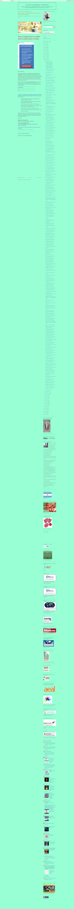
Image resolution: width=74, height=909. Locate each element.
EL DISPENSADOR (48, 751)
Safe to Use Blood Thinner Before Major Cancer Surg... (50, 78)
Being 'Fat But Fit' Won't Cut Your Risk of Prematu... (50, 345)
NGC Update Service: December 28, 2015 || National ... (50, 160)
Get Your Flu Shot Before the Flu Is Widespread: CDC (50, 231)
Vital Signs (47, 217)
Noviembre (46, 824)
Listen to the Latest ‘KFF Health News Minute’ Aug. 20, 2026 (50, 748)
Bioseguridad (47, 757)
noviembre (47, 389)
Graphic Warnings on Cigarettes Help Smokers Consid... (50, 234)
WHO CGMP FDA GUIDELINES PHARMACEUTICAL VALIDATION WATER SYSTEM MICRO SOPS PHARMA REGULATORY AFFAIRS (50, 807)
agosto (46, 394)
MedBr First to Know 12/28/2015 (50, 190)
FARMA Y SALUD (48, 861)
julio (46, 395)
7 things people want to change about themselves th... (50, 155)
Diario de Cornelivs (48, 785)
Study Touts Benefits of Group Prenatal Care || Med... (50, 350)
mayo (46, 398)
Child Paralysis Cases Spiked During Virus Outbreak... (49, 259)
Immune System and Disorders (50, 324)
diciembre (47, 60)
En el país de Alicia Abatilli (49, 823)
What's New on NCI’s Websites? (50, 362)
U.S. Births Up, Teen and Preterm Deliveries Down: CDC (50, 229)
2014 (45, 406)
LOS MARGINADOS (48, 741)
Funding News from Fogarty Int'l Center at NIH (50, 377)
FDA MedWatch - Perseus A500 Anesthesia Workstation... (50, 319)
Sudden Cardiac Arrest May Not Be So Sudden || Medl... (50, 358)
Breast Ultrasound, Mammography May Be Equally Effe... (50, 128)
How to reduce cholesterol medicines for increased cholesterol (52, 871)
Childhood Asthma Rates (49, 135)
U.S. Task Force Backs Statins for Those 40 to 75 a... (50, 356)
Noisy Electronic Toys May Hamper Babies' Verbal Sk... (50, 239)
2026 (45, 43)
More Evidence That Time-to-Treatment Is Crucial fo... (50, 342)
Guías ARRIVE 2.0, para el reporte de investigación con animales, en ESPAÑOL (52, 760)
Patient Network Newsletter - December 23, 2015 (49, 380)
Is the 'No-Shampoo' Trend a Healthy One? (49, 75)
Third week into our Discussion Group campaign (50, 195)
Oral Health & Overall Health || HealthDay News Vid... (50, 335)
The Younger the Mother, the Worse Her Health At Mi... (49, 188)
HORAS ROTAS (47, 777)
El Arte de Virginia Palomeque (50, 826)
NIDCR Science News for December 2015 (49, 98)
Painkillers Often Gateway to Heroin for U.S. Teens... (49, 86)
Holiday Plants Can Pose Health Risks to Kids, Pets (50, 185)
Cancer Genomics (48, 138)
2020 (45, 52)
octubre (46, 391)
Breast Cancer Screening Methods (50, 87)
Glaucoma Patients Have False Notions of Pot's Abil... (50, 284)
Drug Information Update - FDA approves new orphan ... (50, 387)
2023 (45, 47)
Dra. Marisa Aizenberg (48, 793)
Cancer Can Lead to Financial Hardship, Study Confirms (50, 146)
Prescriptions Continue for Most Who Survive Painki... (50, 133)
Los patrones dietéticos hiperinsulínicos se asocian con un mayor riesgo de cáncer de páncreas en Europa (50, 766)
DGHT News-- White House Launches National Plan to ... (50, 370)
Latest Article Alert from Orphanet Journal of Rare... (50, 95)
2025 (45, 44)
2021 (45, 50)
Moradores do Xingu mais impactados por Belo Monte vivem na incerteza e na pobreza (50, 858)
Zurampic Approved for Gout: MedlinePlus (49, 252)
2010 (45, 412)
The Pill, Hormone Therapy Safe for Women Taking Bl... (50, 289)
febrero (46, 403)
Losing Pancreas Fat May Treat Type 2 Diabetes (50, 172)
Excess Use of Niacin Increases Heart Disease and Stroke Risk (52, 811)
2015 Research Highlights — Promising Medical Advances (50, 213)
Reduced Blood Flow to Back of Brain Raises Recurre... (50, 337)
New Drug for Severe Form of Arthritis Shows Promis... (49, 244)
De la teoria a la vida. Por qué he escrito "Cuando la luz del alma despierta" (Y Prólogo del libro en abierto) (52, 788)
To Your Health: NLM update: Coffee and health (50, 109)
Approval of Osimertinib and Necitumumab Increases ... (49, 149)
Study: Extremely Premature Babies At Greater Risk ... (49, 118)
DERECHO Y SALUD (48, 769)
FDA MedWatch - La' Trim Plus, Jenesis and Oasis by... (50, 316)
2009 (45, 414)
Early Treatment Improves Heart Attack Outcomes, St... (50, 123)
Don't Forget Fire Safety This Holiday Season (49, 183)
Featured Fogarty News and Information (49, 374)
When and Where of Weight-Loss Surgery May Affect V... (50, 131)
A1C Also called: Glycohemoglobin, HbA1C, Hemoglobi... (50, 220)
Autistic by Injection (48, 840)
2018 (45, 54)
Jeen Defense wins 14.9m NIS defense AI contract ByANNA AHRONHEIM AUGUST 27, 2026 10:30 (50, 743)
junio (46, 397)
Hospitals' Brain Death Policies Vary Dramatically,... (50, 120)
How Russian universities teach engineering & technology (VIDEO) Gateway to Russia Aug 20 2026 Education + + (50, 754)
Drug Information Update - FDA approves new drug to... (50, 385)
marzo (46, 401)
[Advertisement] (26, 169)
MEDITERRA (47, 876)
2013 (45, 408)
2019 (45, 53)
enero (46, 404)
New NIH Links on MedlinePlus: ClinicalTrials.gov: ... (50, 203)
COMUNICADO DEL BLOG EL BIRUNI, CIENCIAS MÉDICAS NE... (50, 103)
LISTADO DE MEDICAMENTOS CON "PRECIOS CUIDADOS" (50, 863)
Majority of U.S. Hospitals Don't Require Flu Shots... (50, 327)
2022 (45, 49)
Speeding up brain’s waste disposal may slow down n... (50, 208)
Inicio (30, 177)
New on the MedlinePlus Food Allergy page (50, 281)
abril (46, 400)
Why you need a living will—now (50, 196)
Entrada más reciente (21, 177)
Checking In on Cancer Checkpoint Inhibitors (49, 142)
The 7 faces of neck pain (49, 254)
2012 (45, 409)
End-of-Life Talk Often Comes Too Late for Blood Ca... (50, 340)
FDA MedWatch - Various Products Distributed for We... (50, 368)
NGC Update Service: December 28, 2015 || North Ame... (50, 158)
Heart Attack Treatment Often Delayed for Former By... (49, 125)
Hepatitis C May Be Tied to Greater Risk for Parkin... (49, 242)
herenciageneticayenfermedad (49, 764)
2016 (45, 57)
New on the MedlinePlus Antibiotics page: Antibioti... (50, 278)
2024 (45, 46)
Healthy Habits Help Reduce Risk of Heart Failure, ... (50, 264)
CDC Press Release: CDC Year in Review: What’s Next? (50, 192)
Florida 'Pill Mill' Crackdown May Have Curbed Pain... (50, 348)
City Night (50, 827)
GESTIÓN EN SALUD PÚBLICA (50, 747)
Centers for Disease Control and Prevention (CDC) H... (50, 70)
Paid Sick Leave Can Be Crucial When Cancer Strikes (50, 237)
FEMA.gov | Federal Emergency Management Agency (50, 250)
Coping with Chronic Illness (49, 111)
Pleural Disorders (48, 113)
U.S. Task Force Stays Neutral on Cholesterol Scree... (50, 353)
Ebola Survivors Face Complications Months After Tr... (50, 270)
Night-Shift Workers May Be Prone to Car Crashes (49, 262)
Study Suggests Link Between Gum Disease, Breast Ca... (50, 332)
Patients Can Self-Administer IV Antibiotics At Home (50, 180)
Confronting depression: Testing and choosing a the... (50, 294)
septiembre (47, 392)
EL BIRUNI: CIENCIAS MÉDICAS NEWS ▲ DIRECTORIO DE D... (49, 63)
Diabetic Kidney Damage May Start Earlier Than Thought (50, 81)
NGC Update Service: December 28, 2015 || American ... (50, 163)
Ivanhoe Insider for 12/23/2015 (50, 372)
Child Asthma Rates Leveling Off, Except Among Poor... (50, 115)
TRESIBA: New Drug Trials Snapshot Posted (49, 93)
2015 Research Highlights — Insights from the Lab (49, 210)
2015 (45, 59)
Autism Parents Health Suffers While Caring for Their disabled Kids (52, 843)
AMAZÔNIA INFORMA (48, 856)
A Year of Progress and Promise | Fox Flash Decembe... (50, 107)
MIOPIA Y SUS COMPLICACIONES (52, 817)
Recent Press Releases (48, 144)
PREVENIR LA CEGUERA (49, 816)
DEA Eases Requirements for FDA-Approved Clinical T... (50, 365)
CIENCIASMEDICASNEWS (37, 5)
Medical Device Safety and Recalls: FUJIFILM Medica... (50, 311)
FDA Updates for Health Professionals (49, 73)
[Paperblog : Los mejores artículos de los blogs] (46, 547)
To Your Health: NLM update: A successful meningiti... (50, 361)
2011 (45, 411)
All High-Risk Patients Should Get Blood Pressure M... (50, 175)
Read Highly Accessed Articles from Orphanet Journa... (50, 382)
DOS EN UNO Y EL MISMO (49, 802)
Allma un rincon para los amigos (50, 878)
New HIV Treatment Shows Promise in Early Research (49, 286)
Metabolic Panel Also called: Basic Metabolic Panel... (49, 224)
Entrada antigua (39, 177)
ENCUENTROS (47, 833)
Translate (50, 33)
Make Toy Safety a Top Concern (50, 170)
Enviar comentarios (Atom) (26, 179)
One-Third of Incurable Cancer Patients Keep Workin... (50, 329)
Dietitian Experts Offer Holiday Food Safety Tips (50, 177)
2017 (45, 56)
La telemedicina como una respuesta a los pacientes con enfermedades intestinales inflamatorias (52, 796)
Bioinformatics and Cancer (49, 136)
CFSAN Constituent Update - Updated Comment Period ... (50, 314)
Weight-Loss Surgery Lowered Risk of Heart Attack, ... (50, 256)
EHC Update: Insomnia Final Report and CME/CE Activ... (50, 90)
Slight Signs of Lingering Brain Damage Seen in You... (50, 267)
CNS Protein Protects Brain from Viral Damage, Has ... (50, 100)
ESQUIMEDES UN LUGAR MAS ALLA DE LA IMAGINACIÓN (50, 849)
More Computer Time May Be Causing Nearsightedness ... (50, 168)
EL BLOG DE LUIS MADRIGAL (48, 801)
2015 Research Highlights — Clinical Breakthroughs (49, 216)
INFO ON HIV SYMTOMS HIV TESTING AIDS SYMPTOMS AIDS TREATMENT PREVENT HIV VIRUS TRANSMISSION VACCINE (50, 867)
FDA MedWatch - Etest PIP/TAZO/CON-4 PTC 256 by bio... (50, 152)
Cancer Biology (47, 139)
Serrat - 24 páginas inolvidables (51, 835)
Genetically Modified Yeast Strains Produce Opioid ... (49, 205)
